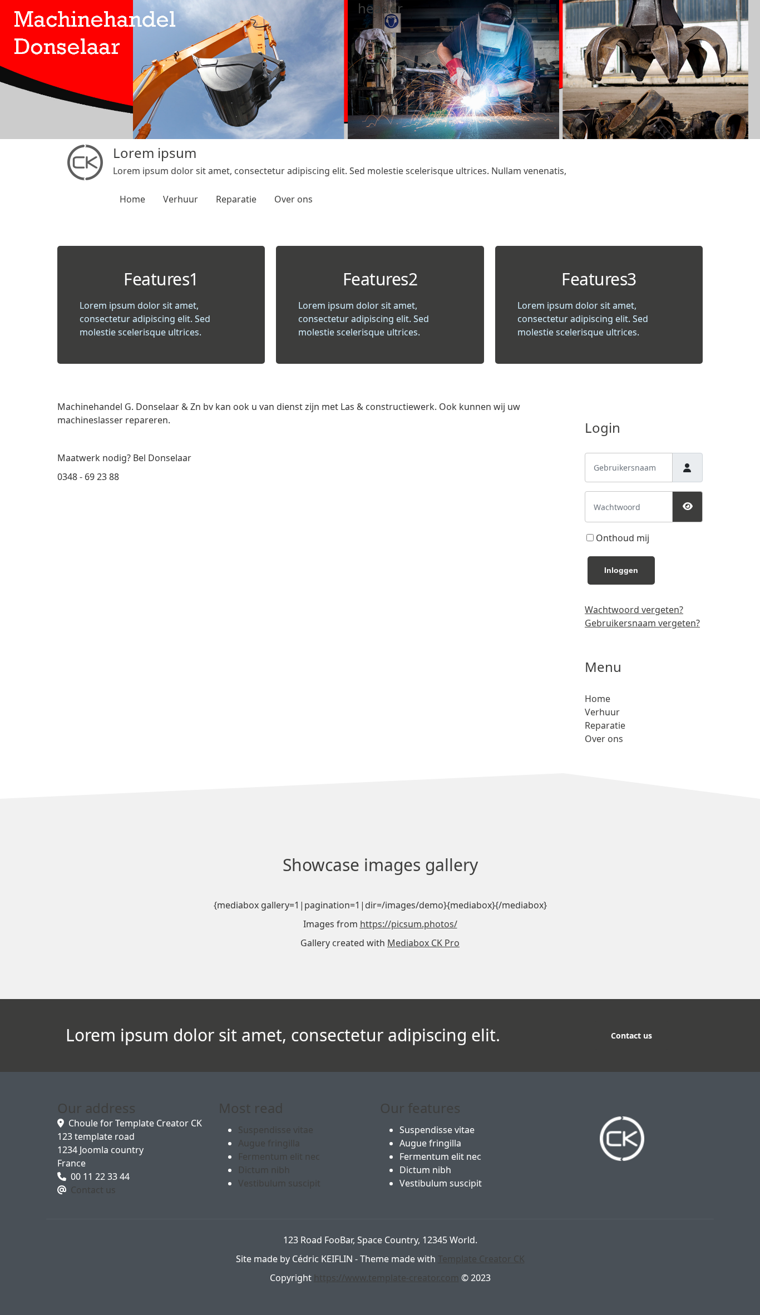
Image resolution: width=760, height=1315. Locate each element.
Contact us (631, 1035)
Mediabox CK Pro (423, 943)
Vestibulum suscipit (279, 1183)
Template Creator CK (481, 1259)
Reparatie (236, 199)
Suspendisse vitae (275, 1130)
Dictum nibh (264, 1170)
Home (132, 199)
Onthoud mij (622, 538)
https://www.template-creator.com (386, 1278)
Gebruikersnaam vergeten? (642, 623)
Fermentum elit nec (279, 1156)
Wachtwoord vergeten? (634, 610)
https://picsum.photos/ (408, 924)
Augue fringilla (269, 1143)
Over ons (293, 199)
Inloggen (621, 570)
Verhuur (180, 199)
